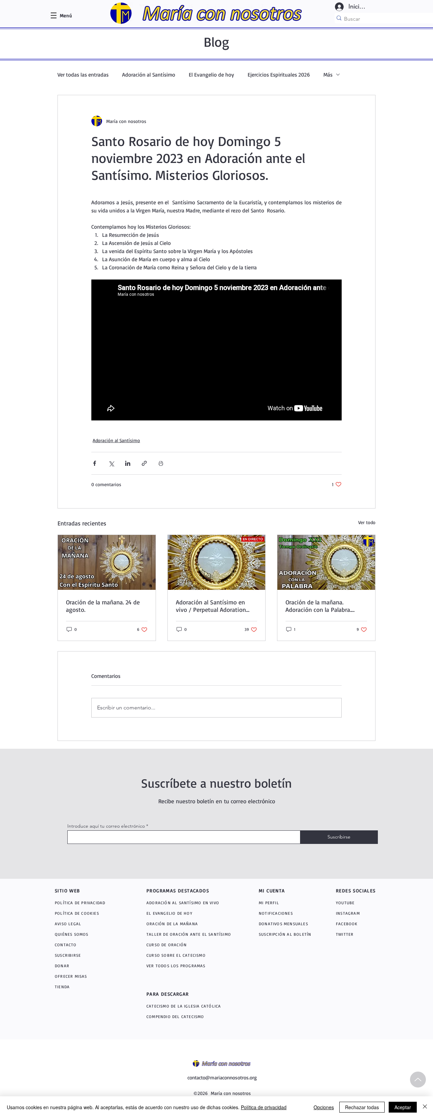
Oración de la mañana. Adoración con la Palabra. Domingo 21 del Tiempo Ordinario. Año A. (318, 605)
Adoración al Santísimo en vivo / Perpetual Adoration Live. (211, 605)
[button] (66, 15)
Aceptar (402, 1107)
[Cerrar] (425, 1107)
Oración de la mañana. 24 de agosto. (103, 605)
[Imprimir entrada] (161, 463)
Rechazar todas (362, 1107)
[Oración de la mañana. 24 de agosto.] (107, 562)
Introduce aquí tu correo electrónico (106, 826)
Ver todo (366, 522)
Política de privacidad (264, 1107)
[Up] (418, 1080)
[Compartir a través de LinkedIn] (127, 463)
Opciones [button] (324, 1107)
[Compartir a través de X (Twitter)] (111, 463)
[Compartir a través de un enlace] (144, 463)
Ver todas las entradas (83, 74)
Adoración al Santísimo (148, 74)
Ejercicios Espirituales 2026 (279, 74)
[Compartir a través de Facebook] (94, 463)
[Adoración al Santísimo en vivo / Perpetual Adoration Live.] (217, 562)
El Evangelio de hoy (211, 74)
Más (328, 74)
